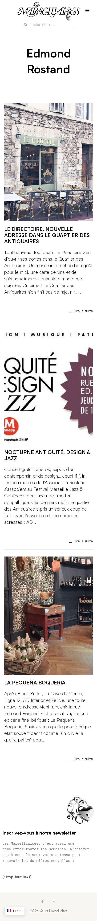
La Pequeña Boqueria (34, 682)
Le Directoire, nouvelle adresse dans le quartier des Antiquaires (47, 235)
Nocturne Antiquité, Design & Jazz (47, 455)
